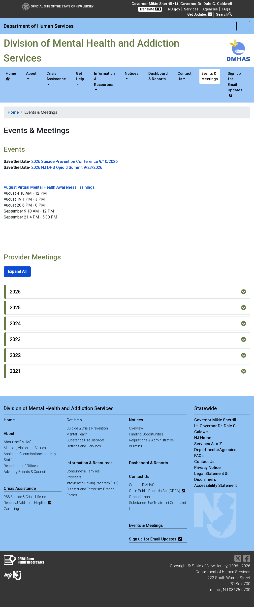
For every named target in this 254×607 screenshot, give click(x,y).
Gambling (11, 509)
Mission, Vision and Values (25, 448)
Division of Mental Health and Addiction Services (59, 408)
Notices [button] (131, 73)
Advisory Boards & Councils (26, 472)
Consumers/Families (83, 471)
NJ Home (202, 437)
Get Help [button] (80, 76)
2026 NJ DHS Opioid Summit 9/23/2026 (66, 167)
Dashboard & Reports (158, 76)
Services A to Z (208, 443)
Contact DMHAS (141, 485)
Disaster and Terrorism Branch (90, 489)
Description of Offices (21, 466)
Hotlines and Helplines (83, 446)
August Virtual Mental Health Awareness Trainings (49, 187)
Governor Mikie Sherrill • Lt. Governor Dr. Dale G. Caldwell (181, 3)
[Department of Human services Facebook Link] (246, 560)
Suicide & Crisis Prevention (87, 428)
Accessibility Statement (215, 485)
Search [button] (222, 14)
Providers (74, 477)
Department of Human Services (39, 26)
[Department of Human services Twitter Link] (237, 560)
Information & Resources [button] (104, 79)
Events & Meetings (209, 76)
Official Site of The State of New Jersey (62, 6)
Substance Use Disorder (85, 440)
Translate (147, 9)
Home (11, 73)
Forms (71, 495)
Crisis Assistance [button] (56, 76)
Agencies (210, 9)
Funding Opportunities (146, 434)
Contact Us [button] (184, 76)
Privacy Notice (207, 467)
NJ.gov (174, 9)
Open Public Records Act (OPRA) (155, 491)
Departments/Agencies (215, 449)
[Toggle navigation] (243, 26)
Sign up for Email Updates (235, 82)
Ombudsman (139, 497)
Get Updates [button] (197, 14)
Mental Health (77, 434)
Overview (136, 428)
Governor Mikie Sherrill (215, 420)
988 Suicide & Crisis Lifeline (25, 497)
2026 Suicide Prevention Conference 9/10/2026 (74, 161)
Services (191, 9)
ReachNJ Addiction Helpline (25, 503)
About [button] (31, 73)
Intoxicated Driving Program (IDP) (92, 483)
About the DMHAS (18, 442)
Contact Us (204, 461)
